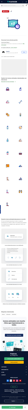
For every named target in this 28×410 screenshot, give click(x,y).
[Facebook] (8, 381)
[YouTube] (20, 381)
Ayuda (2, 372)
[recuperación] (7, 102)
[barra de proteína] (20, 115)
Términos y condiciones (9, 389)
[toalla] (7, 115)
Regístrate (14, 386)
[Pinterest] (14, 381)
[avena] (20, 127)
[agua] (7, 140)
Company (3, 374)
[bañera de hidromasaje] (20, 153)
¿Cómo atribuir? (14, 47)
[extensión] (20, 166)
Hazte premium (14, 362)
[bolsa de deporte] (7, 89)
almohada (14, 314)
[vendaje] (7, 191)
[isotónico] (7, 127)
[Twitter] (11, 381)
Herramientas (4, 369)
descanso (8, 314)
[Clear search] (20, 5)
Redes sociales (14, 377)
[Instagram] (17, 381)
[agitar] (7, 153)
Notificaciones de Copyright (18, 391)
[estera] (7, 166)
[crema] (20, 89)
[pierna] (7, 204)
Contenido (4, 366)
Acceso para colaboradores (14, 358)
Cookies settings (14, 392)
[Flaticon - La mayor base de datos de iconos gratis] (12, 1)
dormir (3, 314)
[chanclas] (20, 191)
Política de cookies (8, 391)
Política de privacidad (19, 389)
